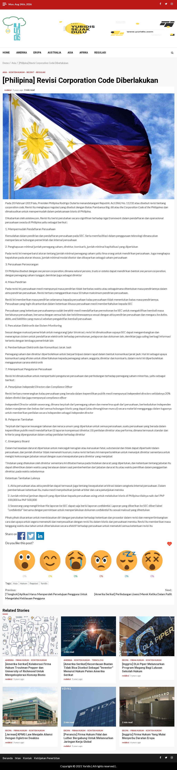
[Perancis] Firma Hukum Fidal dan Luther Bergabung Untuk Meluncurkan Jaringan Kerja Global (88, 707)
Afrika (84, 52)
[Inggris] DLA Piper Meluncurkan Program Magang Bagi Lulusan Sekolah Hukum (146, 636)
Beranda (8, 758)
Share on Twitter (31, 536)
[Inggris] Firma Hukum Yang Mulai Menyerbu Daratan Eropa (146, 707)
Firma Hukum (22, 660)
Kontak (27, 758)
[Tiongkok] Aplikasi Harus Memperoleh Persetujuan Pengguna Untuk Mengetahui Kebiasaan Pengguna (46, 594)
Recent (30, 72)
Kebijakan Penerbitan (47, 758)
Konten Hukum (17, 72)
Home (6, 52)
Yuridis (44, 583)
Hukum (23, 583)
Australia (54, 52)
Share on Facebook (21, 536)
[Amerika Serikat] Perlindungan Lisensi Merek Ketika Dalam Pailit (133, 592)
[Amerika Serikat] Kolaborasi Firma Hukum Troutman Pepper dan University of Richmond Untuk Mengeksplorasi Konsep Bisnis (30, 636)
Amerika (21, 52)
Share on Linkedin (40, 536)
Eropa (37, 52)
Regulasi (100, 52)
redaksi (8, 90)
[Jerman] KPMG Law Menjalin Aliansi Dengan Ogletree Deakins (30, 707)
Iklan (18, 758)
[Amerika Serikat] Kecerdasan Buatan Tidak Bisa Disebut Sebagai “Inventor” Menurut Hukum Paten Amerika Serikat (88, 636)
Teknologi (97, 660)
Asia (70, 52)
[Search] (172, 52)
